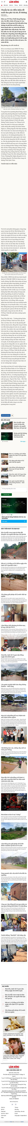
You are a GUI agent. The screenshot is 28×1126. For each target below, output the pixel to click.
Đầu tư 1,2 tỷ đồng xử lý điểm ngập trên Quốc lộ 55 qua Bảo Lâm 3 (17, 455)
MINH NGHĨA (4, 15)
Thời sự (16, 5)
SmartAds (5, 441)
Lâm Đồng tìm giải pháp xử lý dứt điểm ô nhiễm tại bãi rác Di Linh (12, 844)
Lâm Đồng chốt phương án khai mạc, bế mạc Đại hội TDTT (17, 469)
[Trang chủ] (2, 5)
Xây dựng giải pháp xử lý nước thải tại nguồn (16, 461)
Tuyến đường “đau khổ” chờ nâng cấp (13, 935)
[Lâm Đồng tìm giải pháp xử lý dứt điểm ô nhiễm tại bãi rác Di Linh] (14, 860)
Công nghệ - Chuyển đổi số (21, 1115)
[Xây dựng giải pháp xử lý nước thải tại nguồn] (4, 462)
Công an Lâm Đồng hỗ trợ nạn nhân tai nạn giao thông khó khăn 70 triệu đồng (14, 905)
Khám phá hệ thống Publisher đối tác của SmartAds (20, 435)
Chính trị (11, 5)
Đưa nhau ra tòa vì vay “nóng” (11, 814)
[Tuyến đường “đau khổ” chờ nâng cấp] (14, 953)
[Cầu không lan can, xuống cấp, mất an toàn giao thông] (14, 765)
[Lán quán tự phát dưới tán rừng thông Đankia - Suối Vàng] (4, 482)
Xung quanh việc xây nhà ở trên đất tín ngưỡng (14, 874)
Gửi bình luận (6, 494)
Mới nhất (6, 5)
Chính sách (3, 1115)
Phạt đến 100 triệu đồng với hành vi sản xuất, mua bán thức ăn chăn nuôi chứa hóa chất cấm (13, 779)
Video (2, 1117)
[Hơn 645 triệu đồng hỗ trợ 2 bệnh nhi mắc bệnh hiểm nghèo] (14, 735)
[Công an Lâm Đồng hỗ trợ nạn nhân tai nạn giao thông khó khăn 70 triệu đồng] (14, 922)
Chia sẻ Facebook (6, 415)
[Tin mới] (4, 2)
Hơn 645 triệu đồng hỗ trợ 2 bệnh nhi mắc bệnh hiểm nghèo (13, 716)
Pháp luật (3, 1111)
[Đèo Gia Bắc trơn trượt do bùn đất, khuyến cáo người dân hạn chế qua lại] (7, 425)
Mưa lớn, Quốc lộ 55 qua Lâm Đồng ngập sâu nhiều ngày (17, 475)
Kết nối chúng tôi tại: (14, 1101)
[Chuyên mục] (2, 2)
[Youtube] (12, 1104)
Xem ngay (22, 441)
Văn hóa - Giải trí (4, 1113)
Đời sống (17, 1109)
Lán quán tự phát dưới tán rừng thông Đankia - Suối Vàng (16, 482)
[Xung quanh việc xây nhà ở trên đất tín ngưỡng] (14, 891)
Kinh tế (20, 5)
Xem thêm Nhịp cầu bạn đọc (10, 528)
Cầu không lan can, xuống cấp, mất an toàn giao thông (13, 749)
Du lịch (16, 1113)
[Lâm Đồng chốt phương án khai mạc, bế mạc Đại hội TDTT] (4, 469)
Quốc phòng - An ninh (19, 1111)
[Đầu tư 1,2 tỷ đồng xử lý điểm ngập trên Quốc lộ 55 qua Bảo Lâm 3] (4, 455)
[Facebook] (15, 1104)
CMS (12, 1121)
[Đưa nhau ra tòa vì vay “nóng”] (14, 831)
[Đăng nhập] (26, 2)
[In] (12, 415)
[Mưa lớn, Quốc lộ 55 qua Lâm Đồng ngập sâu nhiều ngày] (4, 476)
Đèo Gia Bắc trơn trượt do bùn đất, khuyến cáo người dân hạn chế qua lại (20, 425)
